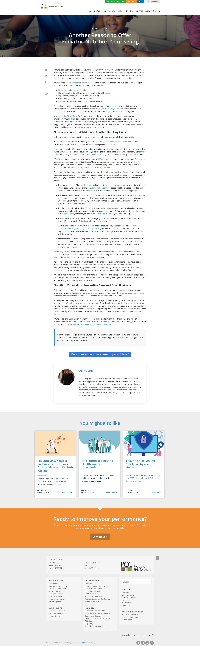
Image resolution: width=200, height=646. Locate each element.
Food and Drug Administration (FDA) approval (90, 167)
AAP (103, 108)
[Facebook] (138, 643)
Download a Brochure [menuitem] (130, 617)
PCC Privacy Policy (88, 643)
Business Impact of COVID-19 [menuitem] (96, 611)
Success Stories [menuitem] (54, 616)
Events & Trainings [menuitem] (92, 601)
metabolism (69, 213)
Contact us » (100, 536)
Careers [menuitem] (124, 600)
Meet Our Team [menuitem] (128, 595)
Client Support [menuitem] (127, 620)
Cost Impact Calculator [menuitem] (93, 616)
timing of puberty (99, 188)
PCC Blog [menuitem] (88, 621)
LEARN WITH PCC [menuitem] (93, 581)
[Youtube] (147, 643)
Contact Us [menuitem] (126, 605)
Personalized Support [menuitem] (56, 599)
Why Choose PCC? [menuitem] (55, 584)
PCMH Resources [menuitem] (91, 594)
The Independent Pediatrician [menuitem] (96, 626)
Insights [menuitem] (139, 10)
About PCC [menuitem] (150, 10)
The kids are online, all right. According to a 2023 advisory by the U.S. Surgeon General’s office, (143, 478)
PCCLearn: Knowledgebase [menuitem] (95, 586)
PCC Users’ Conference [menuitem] (93, 596)
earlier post (139, 293)
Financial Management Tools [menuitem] (59, 586)
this (69, 83)
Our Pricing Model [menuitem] (55, 601)
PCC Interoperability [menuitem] (55, 594)
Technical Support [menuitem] (55, 596)
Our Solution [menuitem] (95, 10)
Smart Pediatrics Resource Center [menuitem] (97, 613)
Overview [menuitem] (88, 584)
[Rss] (152, 643)
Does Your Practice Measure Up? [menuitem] (97, 618)
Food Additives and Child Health (118, 141)
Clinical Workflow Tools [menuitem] (57, 589)
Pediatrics (99, 141)
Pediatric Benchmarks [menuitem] (56, 611)
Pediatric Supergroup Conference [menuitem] (97, 599)
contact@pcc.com (55, 565)
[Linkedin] (143, 643)
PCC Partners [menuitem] (127, 603)
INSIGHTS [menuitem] (89, 608)
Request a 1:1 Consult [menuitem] (130, 615)
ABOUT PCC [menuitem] (127, 590)
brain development (106, 213)
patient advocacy (100, 28)
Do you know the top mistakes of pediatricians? (100, 354)
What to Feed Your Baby (66, 116)
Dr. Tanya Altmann (115, 108)
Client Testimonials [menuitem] (55, 613)
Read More (66, 492)
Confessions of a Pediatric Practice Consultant (91, 324)
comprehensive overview (82, 83)
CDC (87, 75)
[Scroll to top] (157, 558)
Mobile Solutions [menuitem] (54, 591)
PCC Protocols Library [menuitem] (93, 591)
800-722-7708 (53, 563)
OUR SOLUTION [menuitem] (56, 581)
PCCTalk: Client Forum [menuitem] (93, 589)
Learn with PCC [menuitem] (125, 10)
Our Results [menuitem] (109, 10)
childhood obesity (98, 154)
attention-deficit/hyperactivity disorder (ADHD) (78, 228)
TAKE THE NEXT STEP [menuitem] (132, 612)
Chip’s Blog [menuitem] (89, 623)
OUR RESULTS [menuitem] (55, 608)
